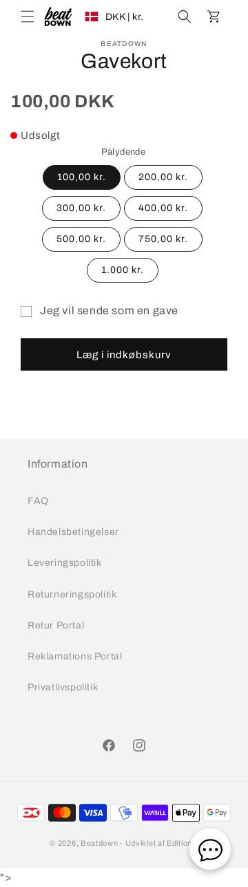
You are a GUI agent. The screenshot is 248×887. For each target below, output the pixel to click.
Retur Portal (56, 625)
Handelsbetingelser (73, 532)
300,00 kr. (81, 208)
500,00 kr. (81, 239)
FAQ (38, 501)
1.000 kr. (122, 270)
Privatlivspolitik (63, 687)
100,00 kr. (81, 177)
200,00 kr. (163, 177)
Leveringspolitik (65, 563)
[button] (27, 16)
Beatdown (99, 843)
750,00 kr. (163, 239)
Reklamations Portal (75, 656)
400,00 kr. (163, 208)
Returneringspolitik (72, 594)
